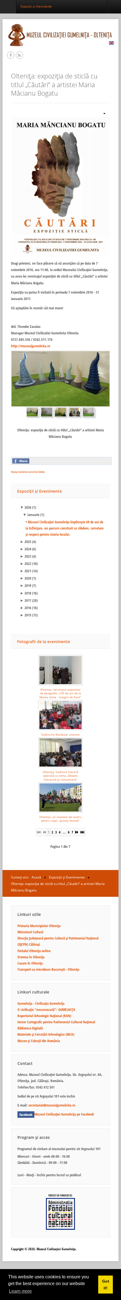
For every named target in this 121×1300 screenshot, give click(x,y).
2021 (25, 570)
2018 (25, 593)
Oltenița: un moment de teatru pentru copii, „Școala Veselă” (60, 819)
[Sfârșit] (82, 832)
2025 (25, 541)
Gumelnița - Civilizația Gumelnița (40, 1003)
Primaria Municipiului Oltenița (38, 925)
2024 (25, 548)
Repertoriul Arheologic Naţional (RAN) (44, 1015)
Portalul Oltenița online (34, 950)
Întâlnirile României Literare (60, 734)
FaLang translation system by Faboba (28, 471)
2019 (25, 585)
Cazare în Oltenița (30, 963)
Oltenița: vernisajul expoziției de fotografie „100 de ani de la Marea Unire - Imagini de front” (60, 693)
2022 (25, 563)
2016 (25, 607)
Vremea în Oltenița (30, 956)
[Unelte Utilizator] (102, 113)
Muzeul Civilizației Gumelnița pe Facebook (64, 1114)
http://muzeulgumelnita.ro (30, 345)
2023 (25, 556)
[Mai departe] (77, 832)
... (64, 832)
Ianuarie (31, 514)
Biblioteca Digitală (30, 1028)
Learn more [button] (20, 1291)
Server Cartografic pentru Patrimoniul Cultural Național (56, 1021)
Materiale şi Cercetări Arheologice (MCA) (45, 1034)
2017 (25, 600)
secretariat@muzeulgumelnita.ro (51, 1105)
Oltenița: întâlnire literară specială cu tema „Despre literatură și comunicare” (60, 775)
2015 (25, 615)
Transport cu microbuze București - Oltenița (48, 969)
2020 (25, 578)
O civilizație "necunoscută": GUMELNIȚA (46, 1009)
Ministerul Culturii (30, 931)
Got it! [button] (105, 1284)
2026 (25, 507)
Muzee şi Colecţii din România (38, 1040)
